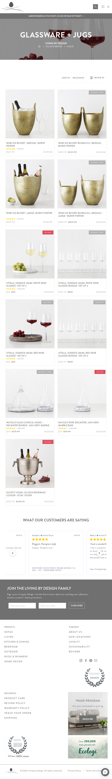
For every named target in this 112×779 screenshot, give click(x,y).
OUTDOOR (11, 651)
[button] (56, 16)
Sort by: (73, 77)
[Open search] (95, 6)
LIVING (9, 636)
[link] (56, 569)
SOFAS (8, 632)
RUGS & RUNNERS (16, 656)
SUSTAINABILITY (79, 646)
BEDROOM (11, 646)
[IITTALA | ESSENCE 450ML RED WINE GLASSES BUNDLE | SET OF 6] (82, 323)
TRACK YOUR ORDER (17, 713)
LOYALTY (74, 641)
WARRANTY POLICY (17, 708)
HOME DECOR (13, 661)
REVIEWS (74, 651)
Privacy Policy (74, 771)
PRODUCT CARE (14, 698)
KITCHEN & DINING (16, 641)
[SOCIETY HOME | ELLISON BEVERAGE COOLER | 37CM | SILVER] (29, 463)
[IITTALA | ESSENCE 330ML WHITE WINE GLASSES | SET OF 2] (29, 253)
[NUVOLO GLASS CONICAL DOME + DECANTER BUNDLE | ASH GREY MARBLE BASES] (29, 393)
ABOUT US (75, 632)
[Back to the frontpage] (42, 46)
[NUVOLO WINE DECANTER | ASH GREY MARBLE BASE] (82, 393)
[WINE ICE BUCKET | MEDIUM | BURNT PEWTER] (29, 113)
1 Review (20, 149)
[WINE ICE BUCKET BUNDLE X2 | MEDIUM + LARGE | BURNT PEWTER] (82, 183)
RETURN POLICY (14, 703)
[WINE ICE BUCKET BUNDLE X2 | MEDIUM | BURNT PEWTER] (82, 113)
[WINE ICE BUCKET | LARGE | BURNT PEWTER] (29, 183)
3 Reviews (21, 428)
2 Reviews (21, 289)
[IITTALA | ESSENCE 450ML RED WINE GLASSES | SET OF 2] (29, 323)
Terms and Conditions (96, 771)
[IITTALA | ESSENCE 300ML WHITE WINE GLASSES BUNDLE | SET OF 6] (82, 253)
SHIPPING (10, 718)
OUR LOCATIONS (80, 636)
